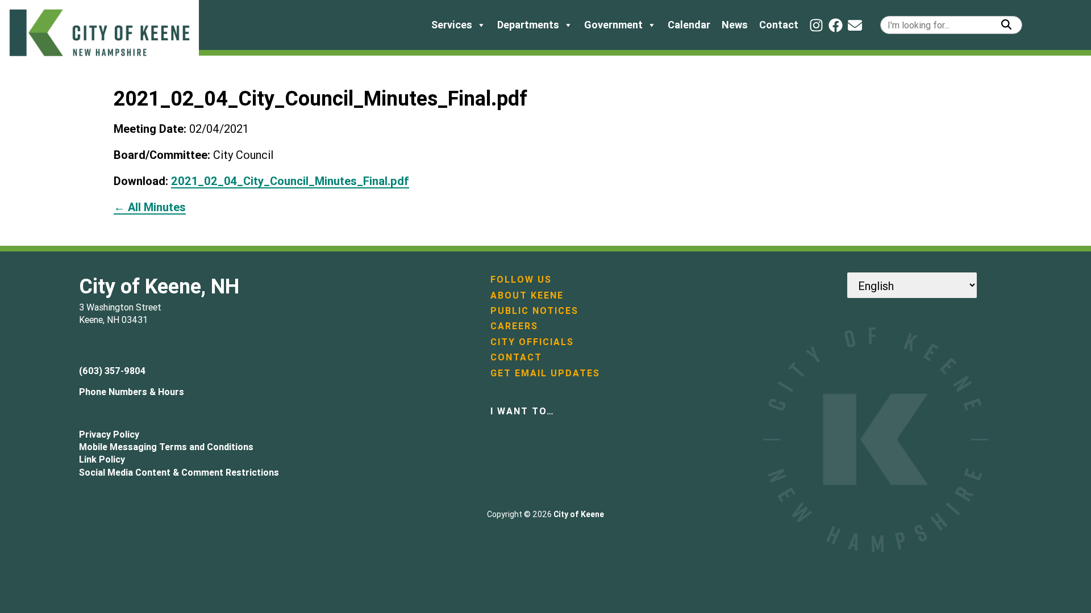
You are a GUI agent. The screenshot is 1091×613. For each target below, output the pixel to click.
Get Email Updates (545, 373)
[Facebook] (835, 25)
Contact (778, 24)
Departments (528, 24)
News (735, 24)
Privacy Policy (109, 434)
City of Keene (578, 514)
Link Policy (102, 459)
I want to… (522, 411)
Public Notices (534, 310)
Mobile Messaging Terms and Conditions (166, 446)
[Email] (855, 25)
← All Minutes (150, 207)
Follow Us (521, 279)
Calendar (689, 24)
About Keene (527, 295)
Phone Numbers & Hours (131, 391)
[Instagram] (816, 25)
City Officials (532, 341)
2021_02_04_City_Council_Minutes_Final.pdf (290, 181)
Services (451, 24)
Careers (514, 325)
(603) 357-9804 (112, 370)
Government (613, 24)
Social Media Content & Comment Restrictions (179, 472)
